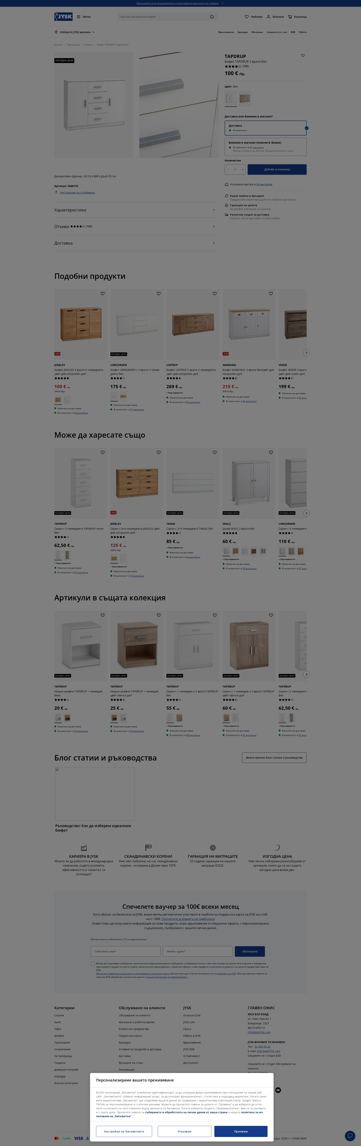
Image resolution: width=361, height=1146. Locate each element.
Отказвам (185, 1131)
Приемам (241, 1131)
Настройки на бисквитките (124, 1131)
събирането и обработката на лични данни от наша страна (186, 1112)
